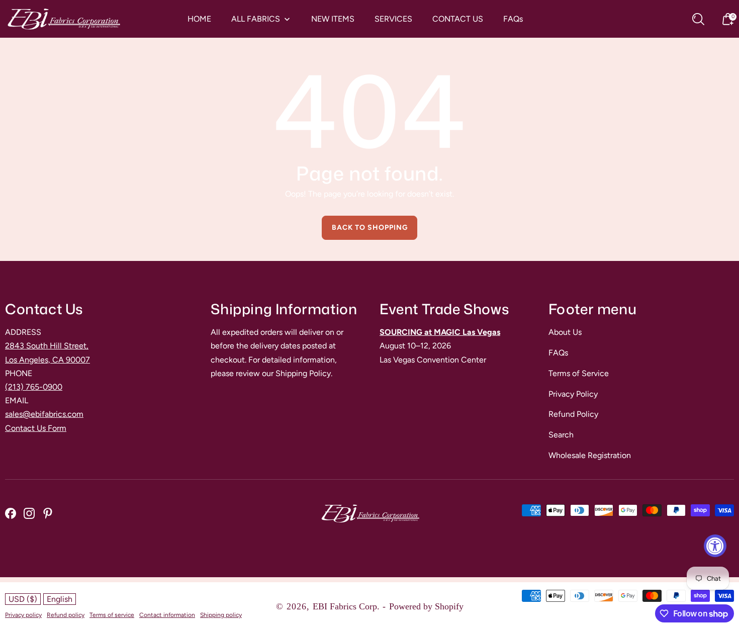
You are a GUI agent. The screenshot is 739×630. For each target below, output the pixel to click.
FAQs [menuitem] (513, 19)
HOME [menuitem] (199, 19)
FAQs (558, 352)
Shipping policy (221, 614)
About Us (565, 332)
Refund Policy (573, 414)
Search (561, 434)
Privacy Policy (573, 394)
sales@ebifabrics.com (44, 414)
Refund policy (65, 614)
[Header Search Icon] (698, 19)
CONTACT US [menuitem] (457, 19)
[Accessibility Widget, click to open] (715, 545)
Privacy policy (23, 614)
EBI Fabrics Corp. (346, 606)
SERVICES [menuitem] (393, 19)
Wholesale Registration (589, 455)
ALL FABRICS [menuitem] (255, 19)
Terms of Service (578, 373)
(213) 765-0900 (33, 387)
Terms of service (111, 614)
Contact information (167, 614)
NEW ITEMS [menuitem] (332, 19)
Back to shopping (370, 227)
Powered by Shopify (426, 606)
